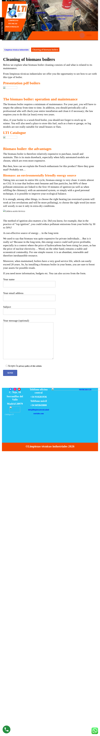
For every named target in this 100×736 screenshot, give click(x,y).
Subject (7, 306)
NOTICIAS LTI (85, 390)
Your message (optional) (16, 320)
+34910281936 (39, 13)
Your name (9, 279)
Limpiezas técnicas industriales (12, 24)
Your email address (13, 293)
